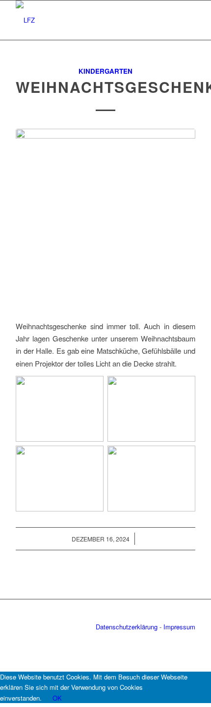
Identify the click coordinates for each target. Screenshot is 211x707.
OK (57, 698)
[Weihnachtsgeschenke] (105, 219)
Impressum (179, 626)
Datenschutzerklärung (127, 626)
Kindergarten (105, 71)
